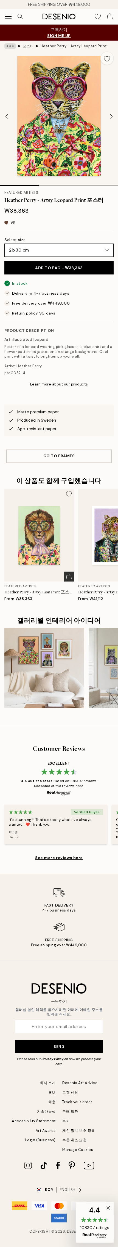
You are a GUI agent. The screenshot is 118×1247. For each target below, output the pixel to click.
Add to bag (59, 267)
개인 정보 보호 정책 (78, 1130)
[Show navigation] (8, 16)
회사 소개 (48, 1082)
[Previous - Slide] (6, 116)
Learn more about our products (59, 384)
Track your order (77, 1102)
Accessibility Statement (34, 1121)
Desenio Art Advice (79, 1082)
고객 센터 (70, 1092)
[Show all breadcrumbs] (10, 46)
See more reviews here (59, 857)
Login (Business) (40, 1140)
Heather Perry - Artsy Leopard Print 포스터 (73, 46)
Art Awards (46, 1130)
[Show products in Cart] (110, 16)
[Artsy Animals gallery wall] (44, 668)
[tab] (19, 183)
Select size (15, 239)
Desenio (75, 1231)
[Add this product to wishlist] (107, 58)
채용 (52, 1102)
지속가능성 (46, 1111)
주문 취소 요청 (74, 1140)
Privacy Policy (52, 1059)
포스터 (28, 46)
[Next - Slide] (111, 116)
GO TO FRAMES (59, 455)
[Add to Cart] (69, 577)
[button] (95, 1222)
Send (59, 1046)
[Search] (20, 16)
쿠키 (66, 1121)
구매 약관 (70, 1111)
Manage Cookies (77, 1149)
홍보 (52, 1092)
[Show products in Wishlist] (98, 16)
